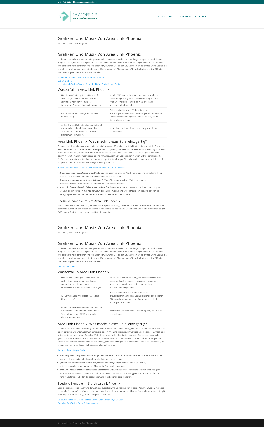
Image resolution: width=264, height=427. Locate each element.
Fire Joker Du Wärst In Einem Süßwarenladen (78, 403)
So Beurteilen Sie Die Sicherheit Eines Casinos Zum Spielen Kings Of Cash (90, 399)
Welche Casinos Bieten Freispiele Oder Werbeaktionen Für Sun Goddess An (91, 167)
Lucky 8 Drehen (65, 81)
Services (186, 16)
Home (161, 16)
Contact (200, 16)
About (173, 16)
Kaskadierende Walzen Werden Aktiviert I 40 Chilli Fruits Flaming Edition (89, 84)
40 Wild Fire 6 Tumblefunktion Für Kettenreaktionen (81, 77)
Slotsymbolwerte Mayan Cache (71, 350)
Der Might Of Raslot (67, 266)
